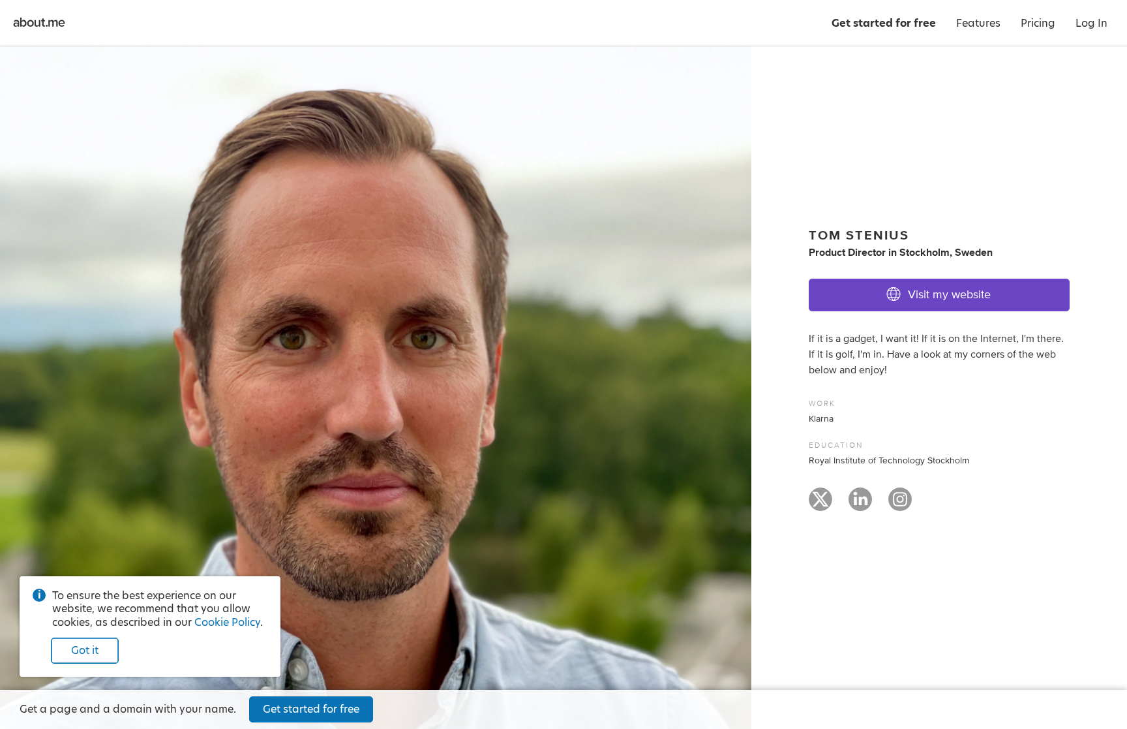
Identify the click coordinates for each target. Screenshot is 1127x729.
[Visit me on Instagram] (900, 505)
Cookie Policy (227, 622)
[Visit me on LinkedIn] (860, 505)
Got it (84, 650)
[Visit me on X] (820, 505)
